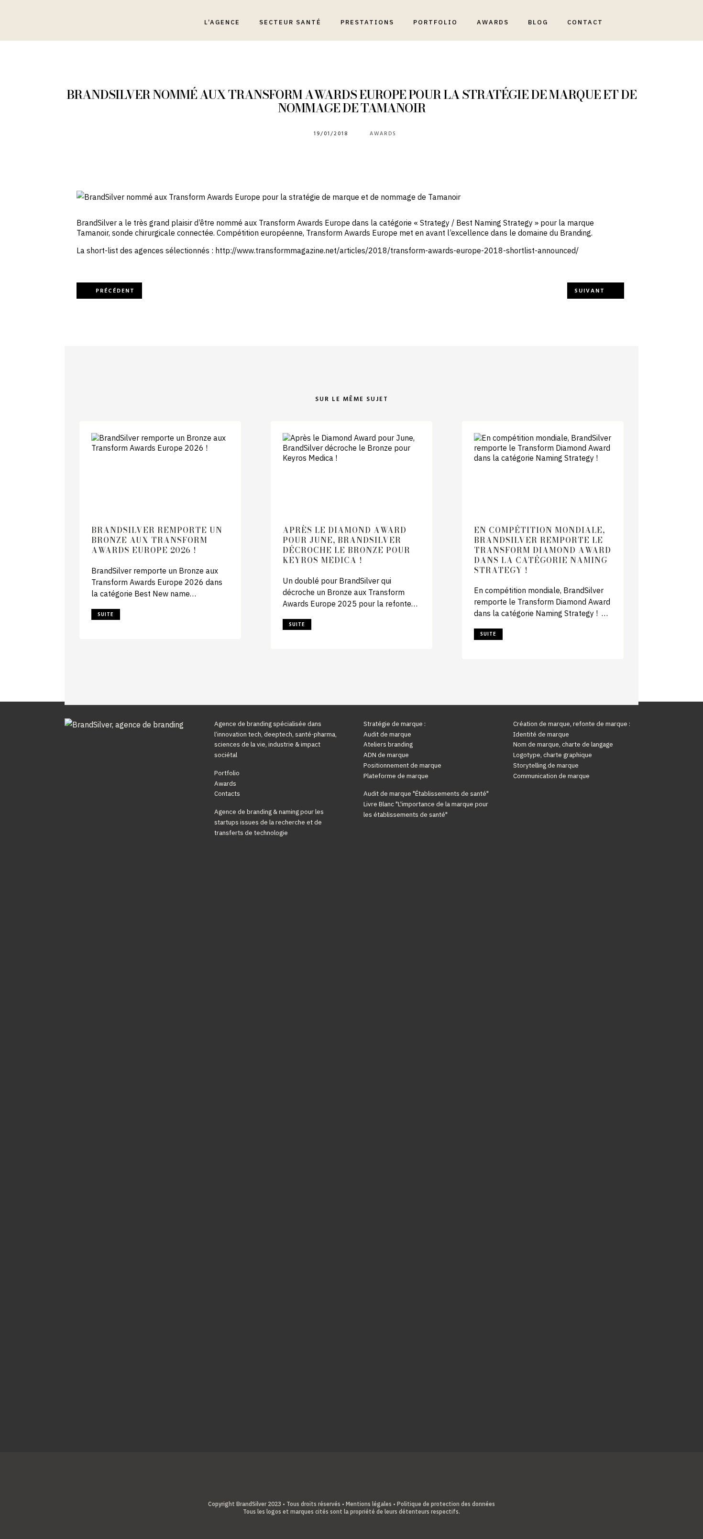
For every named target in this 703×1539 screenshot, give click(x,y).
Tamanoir (93, 233)
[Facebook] (329, 1488)
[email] (373, 1488)
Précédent (115, 291)
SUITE (106, 614)
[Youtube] (359, 1488)
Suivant (589, 291)
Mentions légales (369, 1503)
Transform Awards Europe (304, 223)
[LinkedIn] (344, 1488)
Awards (383, 133)
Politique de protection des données (446, 1503)
